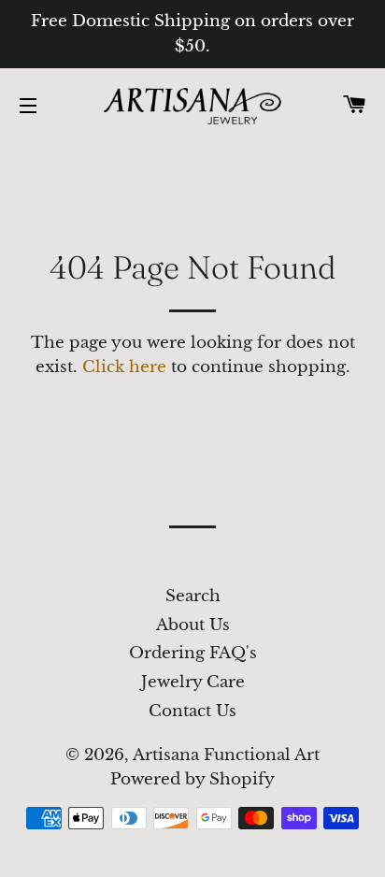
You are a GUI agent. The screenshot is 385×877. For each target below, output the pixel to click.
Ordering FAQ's (193, 653)
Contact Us (192, 711)
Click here (124, 367)
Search (193, 596)
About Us (193, 625)
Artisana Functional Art (226, 755)
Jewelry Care (193, 682)
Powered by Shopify (192, 779)
